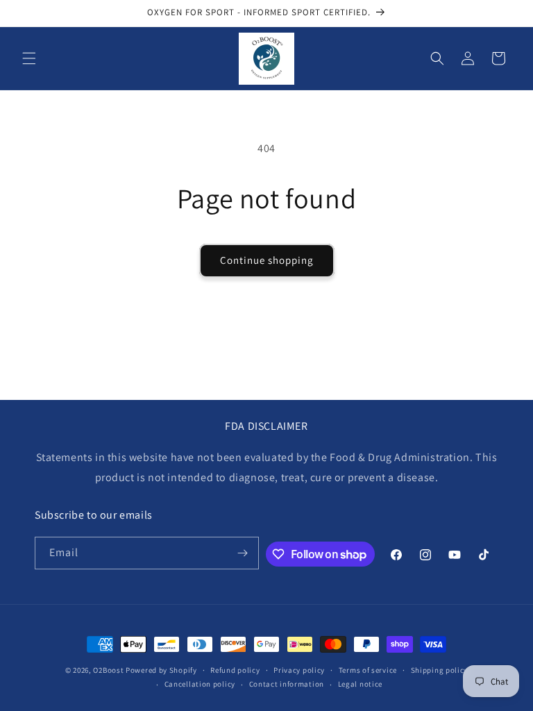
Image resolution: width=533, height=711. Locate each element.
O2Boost (108, 670)
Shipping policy (439, 670)
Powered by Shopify (161, 670)
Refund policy (235, 670)
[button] (29, 58)
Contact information (286, 684)
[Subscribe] (243, 553)
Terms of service (368, 670)
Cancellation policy (199, 684)
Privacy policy (299, 670)
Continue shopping (267, 260)
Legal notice (360, 684)
